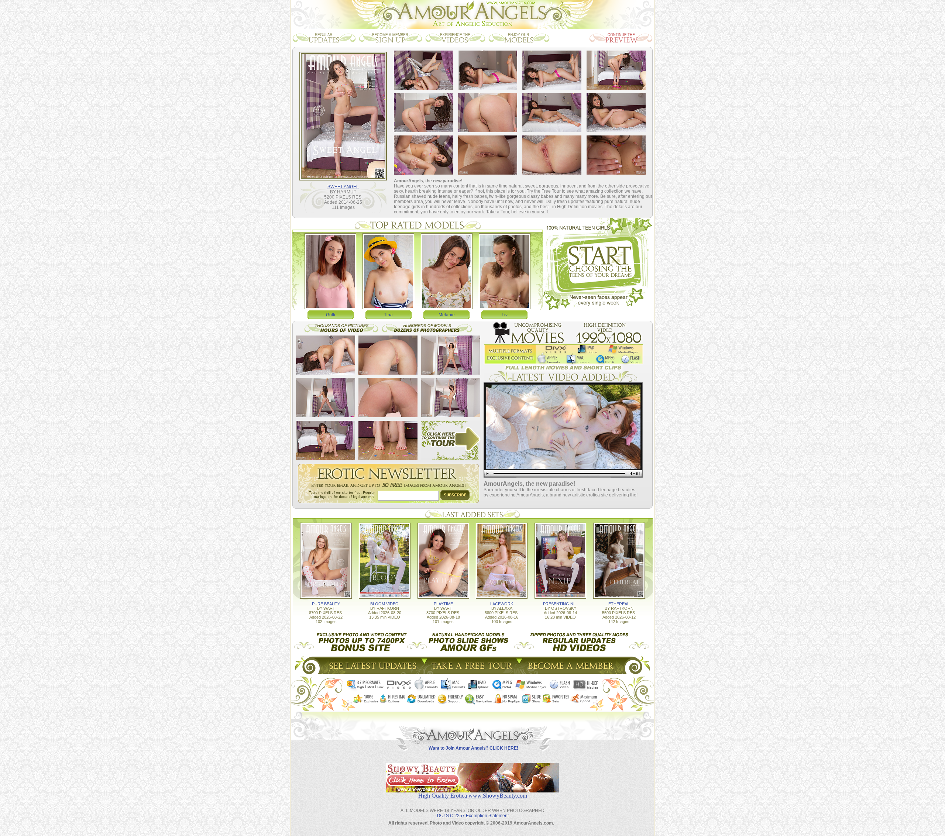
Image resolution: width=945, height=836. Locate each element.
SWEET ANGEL (343, 186)
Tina (388, 314)
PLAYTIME (443, 604)
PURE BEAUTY (326, 604)
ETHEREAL (618, 604)
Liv (505, 314)
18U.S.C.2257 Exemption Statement (472, 815)
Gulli (330, 314)
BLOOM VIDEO (384, 604)
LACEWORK (501, 604)
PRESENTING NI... (560, 604)
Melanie (447, 314)
